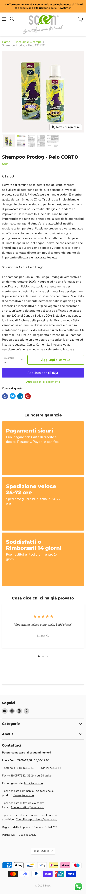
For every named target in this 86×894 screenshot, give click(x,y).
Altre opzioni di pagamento (43, 381)
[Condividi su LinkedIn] (20, 396)
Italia (41, 851)
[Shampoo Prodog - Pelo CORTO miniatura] (8, 141)
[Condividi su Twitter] (13, 396)
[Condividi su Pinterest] (28, 396)
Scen (5, 164)
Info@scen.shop (34, 783)
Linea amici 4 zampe (28, 42)
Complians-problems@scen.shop (36, 819)
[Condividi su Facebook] (5, 396)
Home (6, 42)
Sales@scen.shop (24, 795)
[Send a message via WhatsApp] (78, 886)
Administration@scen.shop (27, 807)
